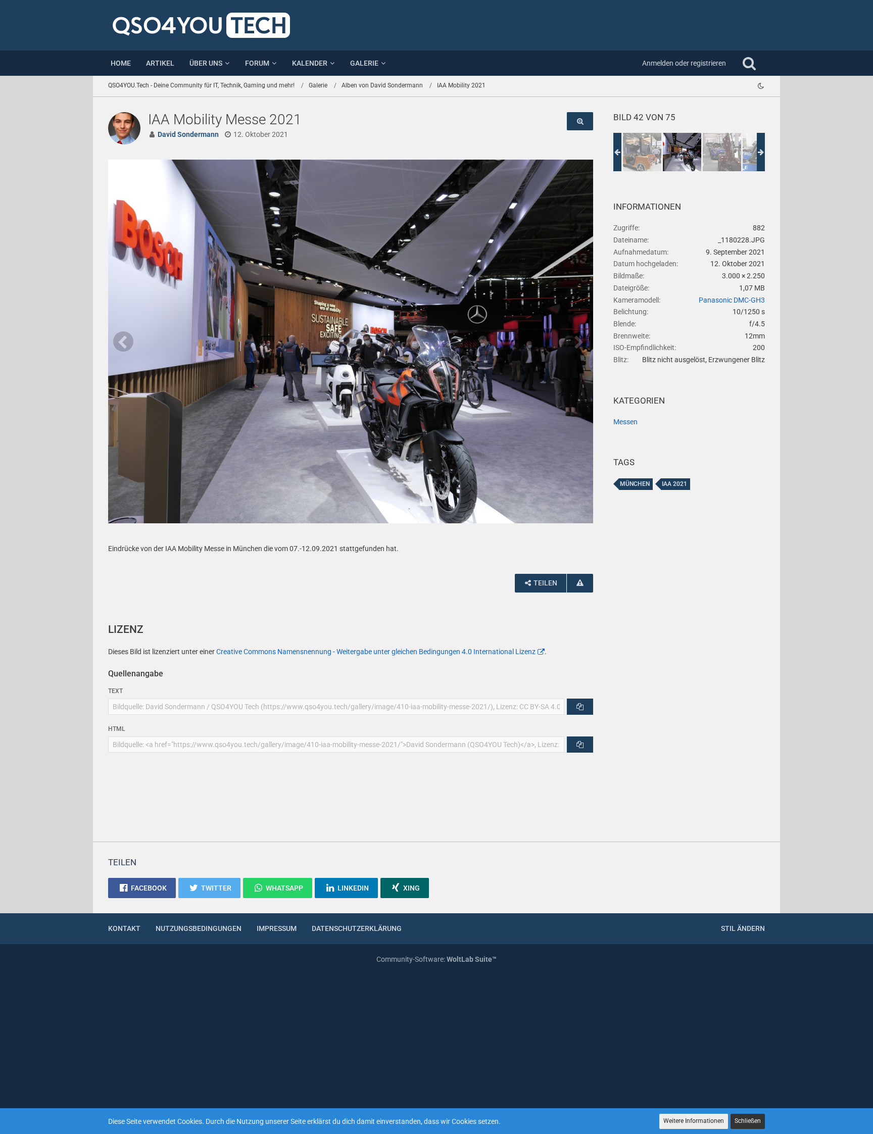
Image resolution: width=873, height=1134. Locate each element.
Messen (625, 422)
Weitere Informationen (693, 1120)
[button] (142, 888)
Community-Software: (436, 959)
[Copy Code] (580, 707)
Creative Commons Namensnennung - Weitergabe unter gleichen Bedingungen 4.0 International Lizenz (376, 652)
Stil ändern (743, 928)
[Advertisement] (689, 671)
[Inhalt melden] (580, 583)
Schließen (748, 1120)
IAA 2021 (674, 483)
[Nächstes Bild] (578, 341)
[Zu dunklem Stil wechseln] (761, 86)
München (635, 483)
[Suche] (749, 63)
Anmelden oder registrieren (684, 63)
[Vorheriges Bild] (123, 341)
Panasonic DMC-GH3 (732, 300)
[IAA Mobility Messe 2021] (642, 152)
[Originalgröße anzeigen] (580, 121)
